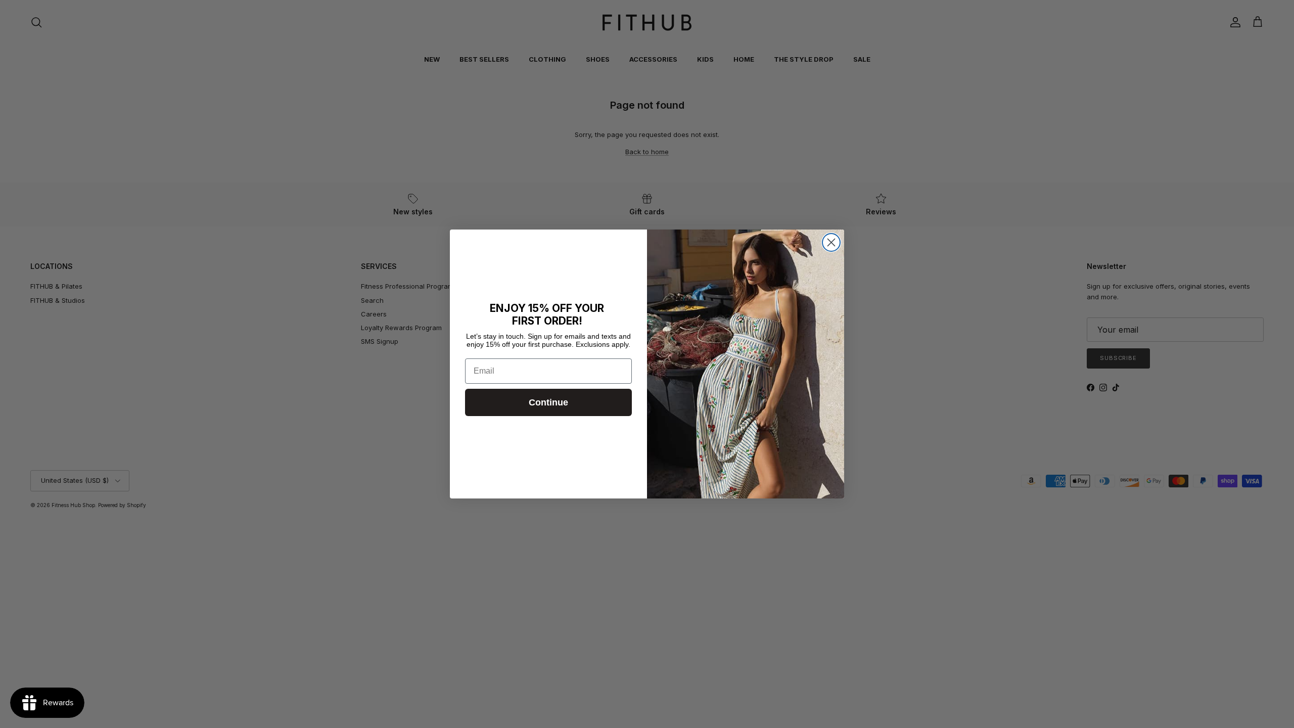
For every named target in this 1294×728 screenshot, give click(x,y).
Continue (548, 402)
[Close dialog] (831, 242)
